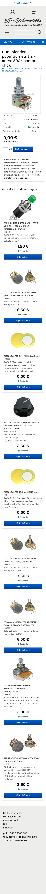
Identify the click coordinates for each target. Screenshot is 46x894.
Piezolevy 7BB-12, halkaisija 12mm (21, 492)
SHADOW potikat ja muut (12, 71)
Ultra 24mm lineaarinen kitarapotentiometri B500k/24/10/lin (17, 688)
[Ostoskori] (33, 12)
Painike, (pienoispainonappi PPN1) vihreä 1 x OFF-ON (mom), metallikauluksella (21, 226)
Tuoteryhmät (28, 41)
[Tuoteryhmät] (7, 32)
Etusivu (8, 41)
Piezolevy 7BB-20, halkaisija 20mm (22, 356)
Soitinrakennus (16, 68)
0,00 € (33, 131)
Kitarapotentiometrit (33, 68)
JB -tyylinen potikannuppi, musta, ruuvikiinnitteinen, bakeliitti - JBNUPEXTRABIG (21, 425)
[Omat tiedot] (12, 12)
